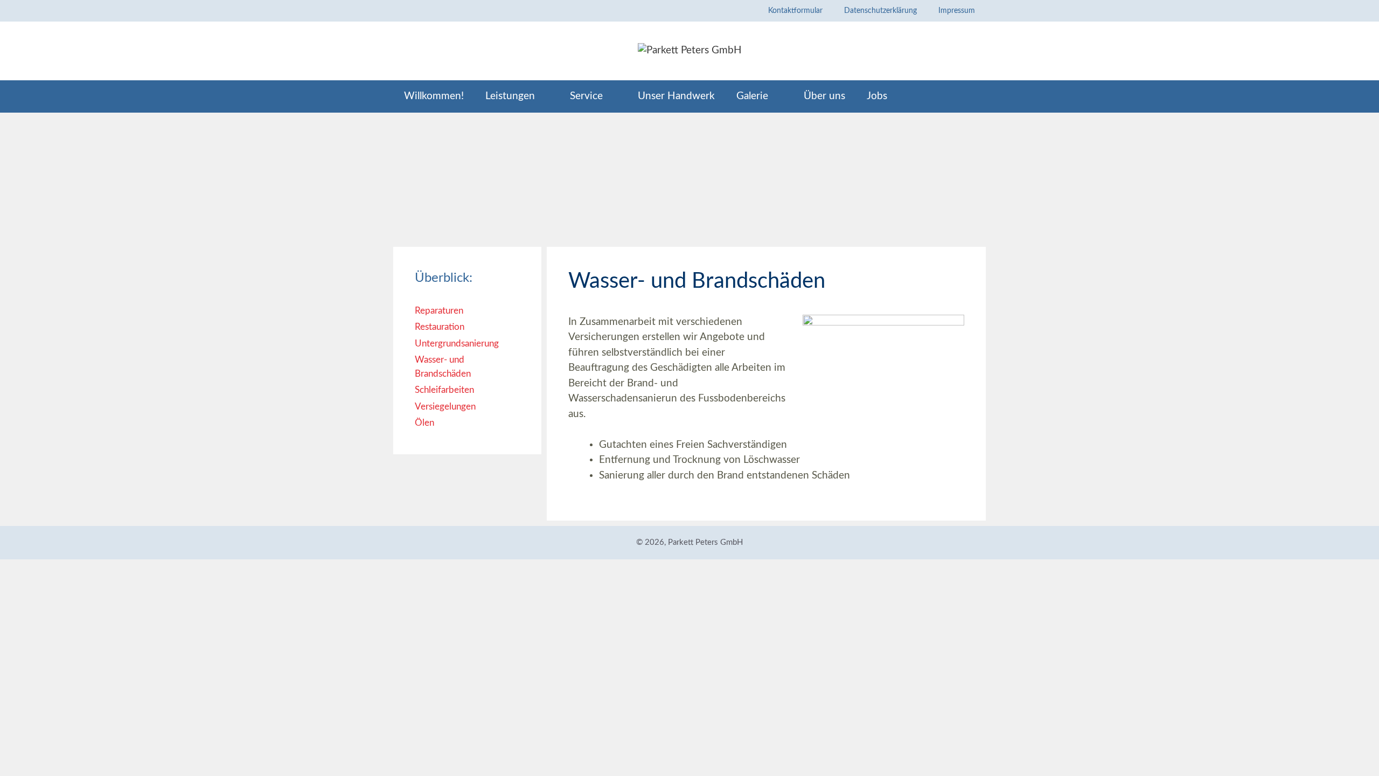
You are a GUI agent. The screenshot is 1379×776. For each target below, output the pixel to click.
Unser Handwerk (676, 96)
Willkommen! (434, 96)
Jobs (877, 96)
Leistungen (510, 96)
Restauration (439, 326)
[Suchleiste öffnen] (968, 96)
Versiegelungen (445, 406)
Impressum (956, 11)
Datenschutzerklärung (880, 11)
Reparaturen (439, 310)
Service (586, 96)
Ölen (424, 422)
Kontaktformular (795, 11)
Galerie (752, 96)
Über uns (824, 96)
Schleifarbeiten (444, 389)
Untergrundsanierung (457, 343)
